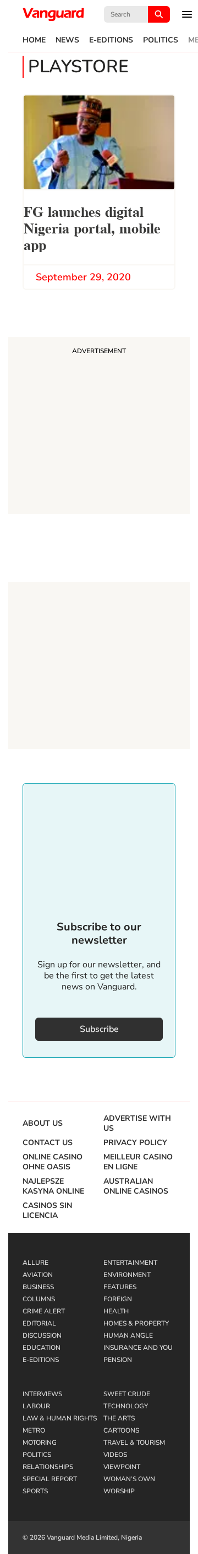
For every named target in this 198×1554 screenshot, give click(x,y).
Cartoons (121, 1430)
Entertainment (130, 1262)
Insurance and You (138, 1347)
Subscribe (99, 1029)
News (67, 40)
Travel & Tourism (134, 1442)
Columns (39, 1299)
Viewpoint (121, 1466)
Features (119, 1286)
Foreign (117, 1299)
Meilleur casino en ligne (138, 1162)
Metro (34, 1430)
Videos (115, 1454)
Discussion (42, 1335)
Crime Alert (44, 1311)
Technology (125, 1406)
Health (116, 1311)
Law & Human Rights (60, 1418)
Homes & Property (136, 1323)
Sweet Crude (126, 1394)
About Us (43, 1124)
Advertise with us (137, 1123)
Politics (160, 40)
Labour (36, 1406)
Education (42, 1347)
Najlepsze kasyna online (53, 1186)
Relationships (48, 1466)
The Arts (119, 1418)
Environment (127, 1274)
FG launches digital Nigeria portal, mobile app (92, 227)
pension (117, 1359)
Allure (35, 1262)
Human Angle (128, 1335)
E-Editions (111, 40)
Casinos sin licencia (47, 1211)
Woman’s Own (129, 1479)
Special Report (50, 1479)
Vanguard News (53, 14)
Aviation (38, 1274)
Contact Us (48, 1143)
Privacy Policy (135, 1143)
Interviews (42, 1394)
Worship (119, 1491)
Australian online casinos (135, 1186)
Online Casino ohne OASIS (52, 1162)
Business (38, 1286)
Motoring (40, 1442)
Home (34, 40)
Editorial (39, 1323)
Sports (35, 1491)
